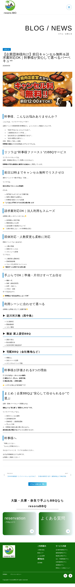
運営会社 (41, 559)
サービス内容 (61, 546)
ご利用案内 (42, 546)
